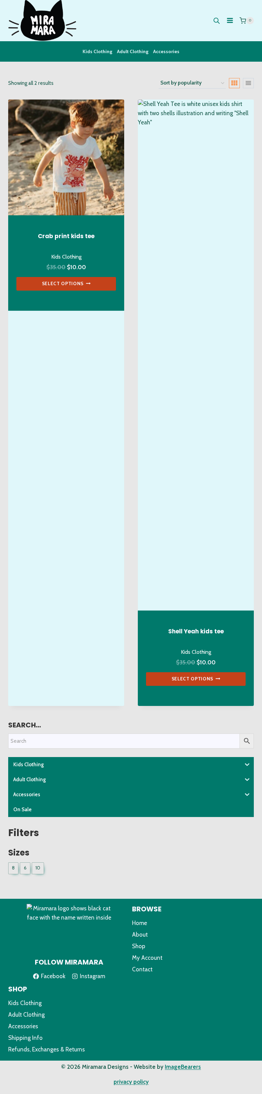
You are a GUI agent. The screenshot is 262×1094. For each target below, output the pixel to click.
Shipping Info (25, 1037)
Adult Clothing (132, 51)
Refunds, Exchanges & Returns (46, 1049)
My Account (147, 957)
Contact (142, 969)
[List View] (248, 83)
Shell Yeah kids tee (196, 631)
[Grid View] (234, 83)
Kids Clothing (97, 51)
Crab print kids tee (66, 236)
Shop (138, 946)
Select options (63, 283)
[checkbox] (13, 868)
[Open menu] (229, 20)
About (140, 934)
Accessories (166, 51)
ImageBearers (183, 1066)
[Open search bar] (216, 21)
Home (139, 923)
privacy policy (131, 1081)
